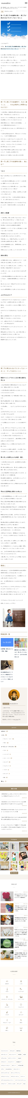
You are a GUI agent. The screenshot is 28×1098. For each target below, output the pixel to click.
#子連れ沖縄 (20, 1065)
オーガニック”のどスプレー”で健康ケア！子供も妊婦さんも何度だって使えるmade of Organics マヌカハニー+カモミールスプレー (13, 827)
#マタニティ (3, 1061)
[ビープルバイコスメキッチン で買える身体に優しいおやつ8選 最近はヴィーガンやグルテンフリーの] (14, 856)
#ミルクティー (11, 1061)
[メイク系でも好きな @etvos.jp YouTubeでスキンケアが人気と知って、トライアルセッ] (4, 865)
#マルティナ (3, 1083)
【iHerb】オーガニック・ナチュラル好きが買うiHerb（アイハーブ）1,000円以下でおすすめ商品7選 (21, 945)
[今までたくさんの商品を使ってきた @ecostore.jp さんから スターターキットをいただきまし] (4, 846)
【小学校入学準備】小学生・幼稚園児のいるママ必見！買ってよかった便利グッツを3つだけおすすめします (21, 955)
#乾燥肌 (19, 1054)
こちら (16, 719)
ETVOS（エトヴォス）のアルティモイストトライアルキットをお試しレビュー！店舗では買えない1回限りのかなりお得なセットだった (21, 932)
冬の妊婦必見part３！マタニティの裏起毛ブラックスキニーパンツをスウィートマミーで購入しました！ (7, 677)
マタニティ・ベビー (8, 11)
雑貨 (5, 777)
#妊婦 (24, 1054)
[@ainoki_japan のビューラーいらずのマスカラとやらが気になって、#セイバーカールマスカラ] (23, 846)
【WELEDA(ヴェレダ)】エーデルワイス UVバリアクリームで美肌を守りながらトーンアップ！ (14, 795)
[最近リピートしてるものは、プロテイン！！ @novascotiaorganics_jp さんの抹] (14, 865)
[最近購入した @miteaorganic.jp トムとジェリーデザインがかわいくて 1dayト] (4, 856)
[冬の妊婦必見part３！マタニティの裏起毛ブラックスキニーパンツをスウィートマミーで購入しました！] (7, 669)
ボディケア (6, 773)
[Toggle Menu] (26, 3)
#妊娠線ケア (18, 1061)
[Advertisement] (14, 85)
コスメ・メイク (7, 758)
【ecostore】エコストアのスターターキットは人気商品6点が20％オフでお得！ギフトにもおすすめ (13, 802)
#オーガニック (4, 1054)
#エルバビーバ (17, 1069)
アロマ (5, 750)
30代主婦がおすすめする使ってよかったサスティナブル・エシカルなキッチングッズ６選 (13, 810)
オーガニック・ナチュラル (8, 746)
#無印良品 (18, 1050)
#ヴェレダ (12, 1050)
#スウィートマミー (12, 1058)
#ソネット (23, 1076)
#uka (24, 1083)
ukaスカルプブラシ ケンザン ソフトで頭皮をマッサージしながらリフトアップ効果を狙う (21, 896)
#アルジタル (3, 1058)
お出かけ (4, 731)
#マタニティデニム (5, 1076)
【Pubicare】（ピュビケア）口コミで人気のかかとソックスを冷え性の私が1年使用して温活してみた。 (21, 908)
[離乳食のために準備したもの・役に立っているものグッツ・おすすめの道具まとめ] (21, 647)
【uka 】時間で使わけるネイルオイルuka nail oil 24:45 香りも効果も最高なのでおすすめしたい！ (14, 818)
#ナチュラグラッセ (5, 1072)
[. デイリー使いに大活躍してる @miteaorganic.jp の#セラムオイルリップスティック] (14, 846)
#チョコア (19, 1083)
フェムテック (6, 765)
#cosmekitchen (9, 1069)
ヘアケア (6, 769)
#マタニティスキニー (5, 1065)
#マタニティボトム (15, 1076)
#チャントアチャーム (15, 1072)
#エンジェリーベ (12, 1054)
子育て (5, 742)
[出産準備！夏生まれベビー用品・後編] (7, 646)
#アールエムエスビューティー (7, 1080)
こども (4, 735)
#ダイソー (14, 1065)
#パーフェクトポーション (21, 1080)
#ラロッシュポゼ (11, 1083)
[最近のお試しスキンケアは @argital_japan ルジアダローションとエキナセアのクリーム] (23, 865)
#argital (19, 1058)
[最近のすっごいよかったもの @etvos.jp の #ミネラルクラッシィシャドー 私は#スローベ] (23, 856)
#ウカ (2, 1069)
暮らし (3, 781)
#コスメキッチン (4, 1050)
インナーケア (6, 754)
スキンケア (16, 927)
